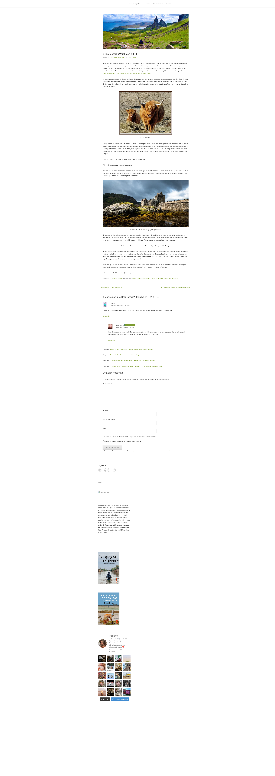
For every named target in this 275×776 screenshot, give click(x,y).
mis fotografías (109, 520)
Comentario (107, 384)
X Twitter (100, 470)
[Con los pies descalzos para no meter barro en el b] (110, 692)
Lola (103, 505)
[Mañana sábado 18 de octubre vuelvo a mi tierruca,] (110, 667)
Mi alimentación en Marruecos (110, 287)
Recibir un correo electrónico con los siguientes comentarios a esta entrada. (130, 437)
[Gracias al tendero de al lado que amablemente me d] (110, 683)
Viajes (120, 278)
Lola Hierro (132, 58)
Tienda (168, 4)
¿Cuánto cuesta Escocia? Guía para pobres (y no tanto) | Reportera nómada (136, 366)
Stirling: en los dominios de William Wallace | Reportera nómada (131, 349)
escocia (133, 278)
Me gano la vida (113, 507)
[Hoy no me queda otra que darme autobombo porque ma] (110, 675)
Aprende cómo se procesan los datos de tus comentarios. (152, 451)
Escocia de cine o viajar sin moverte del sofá (176, 287)
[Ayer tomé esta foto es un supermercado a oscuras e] (118, 675)
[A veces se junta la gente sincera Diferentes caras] (118, 667)
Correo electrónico (109, 419)
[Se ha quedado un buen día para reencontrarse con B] (102, 667)
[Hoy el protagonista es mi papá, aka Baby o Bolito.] (102, 692)
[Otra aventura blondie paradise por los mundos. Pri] (102, 675)
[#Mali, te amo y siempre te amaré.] (127, 658)
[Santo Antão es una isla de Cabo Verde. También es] (127, 667)
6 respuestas (173, 278)
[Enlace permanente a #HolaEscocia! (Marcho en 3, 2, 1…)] (146, 31)
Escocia (114, 278)
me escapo (121, 510)
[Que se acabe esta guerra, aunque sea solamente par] (127, 683)
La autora (147, 4)
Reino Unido (150, 278)
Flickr (109, 470)
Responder (106, 316)
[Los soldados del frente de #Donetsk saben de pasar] (118, 692)
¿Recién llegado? (134, 4)
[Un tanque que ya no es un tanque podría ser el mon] (118, 658)
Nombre (106, 410)
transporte (159, 278)
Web (104, 428)
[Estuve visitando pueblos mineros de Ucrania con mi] (127, 675)
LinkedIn (104, 470)
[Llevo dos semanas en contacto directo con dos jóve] (102, 658)
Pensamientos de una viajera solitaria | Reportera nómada (129, 355)
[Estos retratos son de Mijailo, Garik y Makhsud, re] (118, 683)
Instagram (114, 470)
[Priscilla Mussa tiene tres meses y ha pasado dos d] (110, 658)
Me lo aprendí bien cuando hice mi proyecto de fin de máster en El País (127, 73)
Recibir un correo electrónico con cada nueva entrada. (122, 441)
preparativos (141, 278)
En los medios (158, 4)
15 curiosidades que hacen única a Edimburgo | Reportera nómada (132, 360)
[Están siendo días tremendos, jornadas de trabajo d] (102, 683)
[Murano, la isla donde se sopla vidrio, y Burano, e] (127, 692)
